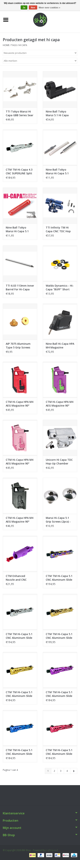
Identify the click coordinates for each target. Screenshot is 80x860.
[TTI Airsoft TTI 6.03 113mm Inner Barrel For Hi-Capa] (20, 263)
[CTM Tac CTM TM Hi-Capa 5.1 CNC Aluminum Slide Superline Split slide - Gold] (20, 670)
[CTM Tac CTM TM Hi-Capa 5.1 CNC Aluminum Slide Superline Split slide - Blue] (20, 728)
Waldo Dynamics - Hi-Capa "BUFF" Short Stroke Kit (60, 287)
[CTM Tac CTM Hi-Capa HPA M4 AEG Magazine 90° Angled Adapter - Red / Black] (20, 380)
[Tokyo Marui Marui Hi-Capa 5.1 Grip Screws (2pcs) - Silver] (60, 496)
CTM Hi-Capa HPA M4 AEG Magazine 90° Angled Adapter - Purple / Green (59, 403)
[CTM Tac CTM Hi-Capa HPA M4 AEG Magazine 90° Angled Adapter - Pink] (20, 438)
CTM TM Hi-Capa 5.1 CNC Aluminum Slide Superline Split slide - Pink (59, 752)
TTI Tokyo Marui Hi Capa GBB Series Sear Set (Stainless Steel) (19, 113)
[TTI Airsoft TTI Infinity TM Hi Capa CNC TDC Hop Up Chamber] (60, 206)
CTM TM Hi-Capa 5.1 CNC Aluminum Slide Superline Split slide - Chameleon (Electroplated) (59, 578)
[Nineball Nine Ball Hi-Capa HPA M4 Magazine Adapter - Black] (60, 322)
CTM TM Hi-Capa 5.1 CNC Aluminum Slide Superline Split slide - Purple (59, 694)
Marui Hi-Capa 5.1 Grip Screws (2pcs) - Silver (58, 519)
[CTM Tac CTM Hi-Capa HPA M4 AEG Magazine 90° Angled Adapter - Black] (20, 496)
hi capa (23, 45)
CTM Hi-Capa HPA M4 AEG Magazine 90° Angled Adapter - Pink (20, 461)
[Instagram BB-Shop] (43, 796)
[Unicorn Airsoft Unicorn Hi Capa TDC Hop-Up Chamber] (60, 438)
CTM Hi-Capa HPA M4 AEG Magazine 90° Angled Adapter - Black (19, 519)
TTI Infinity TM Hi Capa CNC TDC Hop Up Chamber (58, 229)
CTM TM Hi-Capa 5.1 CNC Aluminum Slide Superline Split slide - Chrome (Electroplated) (19, 636)
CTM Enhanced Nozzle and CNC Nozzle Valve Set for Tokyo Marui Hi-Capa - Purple (19, 578)
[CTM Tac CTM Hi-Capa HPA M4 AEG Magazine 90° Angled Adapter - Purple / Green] (60, 380)
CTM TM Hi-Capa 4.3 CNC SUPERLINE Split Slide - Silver (19, 171)
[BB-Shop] (45, 19)
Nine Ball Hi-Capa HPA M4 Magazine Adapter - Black (60, 345)
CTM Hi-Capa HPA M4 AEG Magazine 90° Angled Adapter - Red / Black (19, 403)
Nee (33, 7)
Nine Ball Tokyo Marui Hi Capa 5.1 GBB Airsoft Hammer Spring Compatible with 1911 (19, 229)
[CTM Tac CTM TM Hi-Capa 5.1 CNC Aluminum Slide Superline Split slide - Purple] (60, 670)
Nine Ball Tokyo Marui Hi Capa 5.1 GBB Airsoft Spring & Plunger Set (59, 171)
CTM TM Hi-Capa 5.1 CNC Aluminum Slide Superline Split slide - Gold (19, 694)
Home (6, 45)
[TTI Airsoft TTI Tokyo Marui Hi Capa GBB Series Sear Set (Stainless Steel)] (20, 89)
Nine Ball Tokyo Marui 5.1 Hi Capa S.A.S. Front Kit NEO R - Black (60, 113)
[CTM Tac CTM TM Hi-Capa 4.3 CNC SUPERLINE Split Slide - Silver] (20, 147)
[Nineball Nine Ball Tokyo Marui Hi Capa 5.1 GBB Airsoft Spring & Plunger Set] (60, 147)
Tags (14, 45)
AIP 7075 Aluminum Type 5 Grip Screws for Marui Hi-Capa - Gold (18, 345)
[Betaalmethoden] (32, 854)
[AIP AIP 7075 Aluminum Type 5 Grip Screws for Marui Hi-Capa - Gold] (20, 322)
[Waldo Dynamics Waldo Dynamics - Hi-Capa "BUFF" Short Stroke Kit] (60, 263)
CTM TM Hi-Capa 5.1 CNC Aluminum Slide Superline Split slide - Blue (19, 752)
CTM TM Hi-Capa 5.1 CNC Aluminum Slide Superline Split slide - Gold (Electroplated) (59, 636)
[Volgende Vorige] (73, 771)
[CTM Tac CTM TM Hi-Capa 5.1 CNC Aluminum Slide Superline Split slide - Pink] (60, 728)
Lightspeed (52, 850)
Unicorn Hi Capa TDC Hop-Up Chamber (59, 461)
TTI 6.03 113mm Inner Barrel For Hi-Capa (20, 287)
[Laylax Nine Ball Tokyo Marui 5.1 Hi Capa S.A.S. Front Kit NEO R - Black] (60, 89)
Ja (24, 7)
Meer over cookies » (49, 7)
